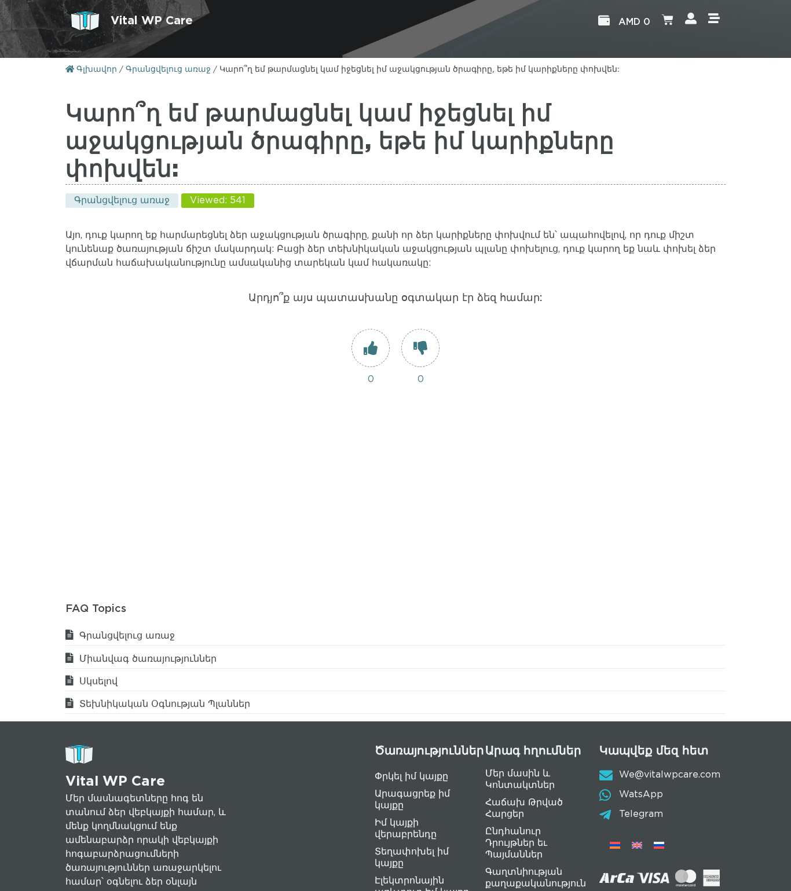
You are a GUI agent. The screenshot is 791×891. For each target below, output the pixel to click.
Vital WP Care (152, 21)
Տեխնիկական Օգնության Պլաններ (164, 704)
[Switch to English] (637, 845)
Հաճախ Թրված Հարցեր (524, 808)
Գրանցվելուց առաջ (168, 69)
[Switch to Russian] (659, 845)
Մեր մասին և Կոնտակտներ (520, 779)
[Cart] (667, 21)
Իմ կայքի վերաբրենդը (406, 829)
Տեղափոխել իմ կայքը (412, 858)
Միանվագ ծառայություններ (148, 659)
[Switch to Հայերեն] (615, 845)
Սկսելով (98, 681)
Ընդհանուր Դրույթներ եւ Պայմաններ (516, 843)
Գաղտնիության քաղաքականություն (535, 878)
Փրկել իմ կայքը (411, 776)
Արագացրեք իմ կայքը (412, 800)
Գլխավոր (95, 69)
